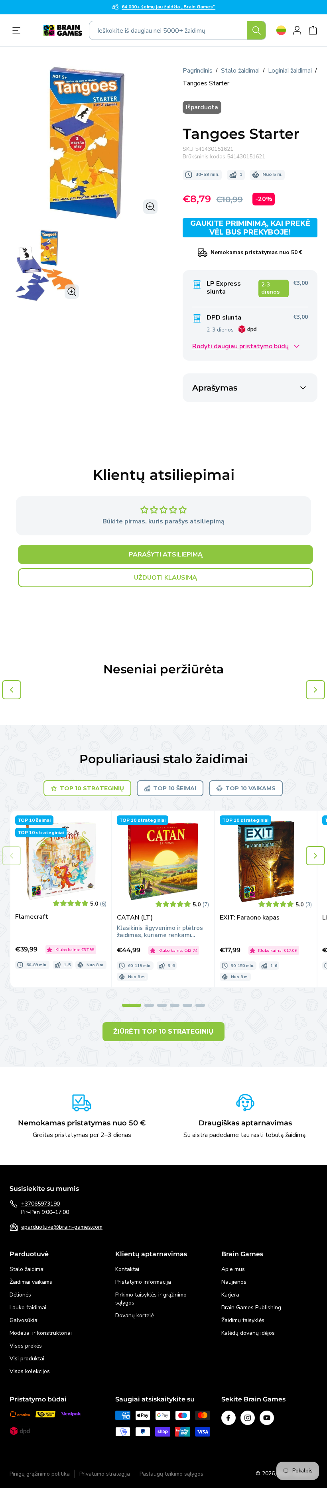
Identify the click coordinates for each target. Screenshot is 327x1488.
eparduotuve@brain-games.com (61, 1227)
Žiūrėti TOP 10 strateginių (163, 1031)
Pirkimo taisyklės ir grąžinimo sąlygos (151, 1298)
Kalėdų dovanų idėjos (248, 1333)
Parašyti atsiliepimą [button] (166, 554)
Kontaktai (127, 1269)
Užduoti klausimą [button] (165, 577)
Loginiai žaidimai (290, 70)
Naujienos (233, 1282)
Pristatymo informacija (143, 1282)
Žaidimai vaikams (31, 1282)
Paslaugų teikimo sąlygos (171, 1474)
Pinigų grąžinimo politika (40, 1474)
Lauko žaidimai (28, 1307)
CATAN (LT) (135, 918)
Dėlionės (20, 1295)
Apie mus (233, 1269)
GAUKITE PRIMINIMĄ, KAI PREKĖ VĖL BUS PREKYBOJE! (250, 228)
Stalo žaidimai (240, 70)
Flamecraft (31, 917)
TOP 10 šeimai (174, 788)
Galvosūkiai (24, 1320)
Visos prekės (26, 1346)
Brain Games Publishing (251, 1307)
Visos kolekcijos (30, 1371)
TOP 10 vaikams (250, 788)
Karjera (230, 1295)
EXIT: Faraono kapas (250, 918)
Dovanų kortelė (134, 1315)
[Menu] (18, 30)
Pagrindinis (198, 70)
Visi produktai (27, 1358)
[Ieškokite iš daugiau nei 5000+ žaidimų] (256, 30)
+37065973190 (40, 1204)
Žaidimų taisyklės (242, 1320)
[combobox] (177, 30)
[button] (315, 855)
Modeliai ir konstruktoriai (41, 1333)
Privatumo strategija (104, 1474)
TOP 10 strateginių (92, 788)
